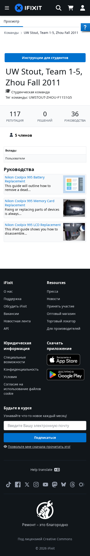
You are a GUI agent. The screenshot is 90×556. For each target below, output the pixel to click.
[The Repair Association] (81, 484)
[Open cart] (70, 8)
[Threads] (72, 484)
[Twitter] (27, 484)
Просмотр (11, 21)
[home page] (28, 8)
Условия (10, 377)
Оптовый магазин (61, 313)
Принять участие (60, 306)
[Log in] (82, 8)
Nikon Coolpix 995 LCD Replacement (33, 225)
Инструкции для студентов (45, 57)
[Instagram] (36, 484)
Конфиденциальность (21, 369)
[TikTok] (8, 484)
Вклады (10, 150)
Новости (53, 299)
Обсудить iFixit (15, 306)
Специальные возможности (15, 359)
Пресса (52, 291)
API (6, 328)
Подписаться (45, 437)
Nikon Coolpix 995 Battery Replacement (25, 179)
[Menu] (7, 8)
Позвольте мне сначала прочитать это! (39, 446)
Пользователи (15, 158)
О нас (8, 291)
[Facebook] (18, 484)
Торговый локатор (61, 321)
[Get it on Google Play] (65, 374)
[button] (58, 8)
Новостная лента (17, 321)
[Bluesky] (63, 484)
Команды (11, 32)
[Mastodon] (54, 484)
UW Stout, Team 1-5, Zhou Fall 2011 (51, 32)
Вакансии (11, 313)
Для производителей (63, 328)
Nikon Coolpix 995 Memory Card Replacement (29, 203)
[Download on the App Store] (63, 359)
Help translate (41, 469)
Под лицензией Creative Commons (45, 539)
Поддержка (12, 299)
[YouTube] (45, 484)
